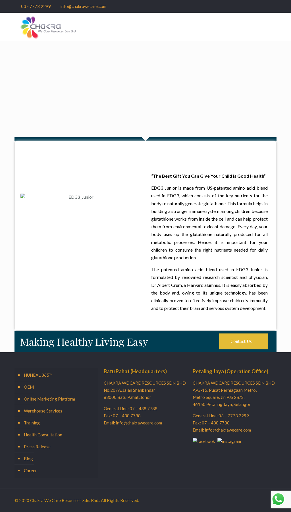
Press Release (37, 446)
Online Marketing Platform (49, 398)
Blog (28, 458)
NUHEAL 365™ (38, 375)
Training (32, 422)
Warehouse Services (43, 410)
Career (30, 470)
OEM (29, 386)
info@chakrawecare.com (83, 6)
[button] (243, 341)
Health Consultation (43, 434)
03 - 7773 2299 (36, 6)
